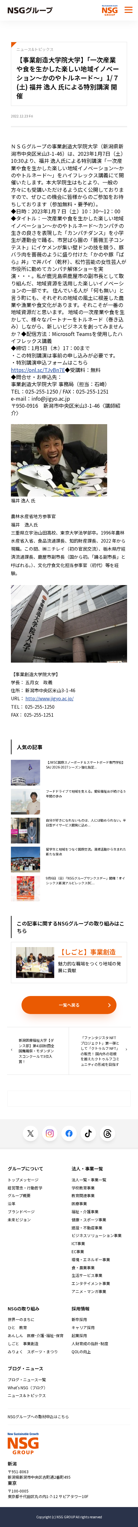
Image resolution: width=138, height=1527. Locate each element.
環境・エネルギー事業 (91, 1259)
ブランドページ (21, 1211)
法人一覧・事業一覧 (89, 1179)
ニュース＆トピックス (27, 1395)
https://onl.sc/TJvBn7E (38, 370)
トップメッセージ (23, 1179)
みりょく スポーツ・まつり (33, 1351)
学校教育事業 (83, 1187)
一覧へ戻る (69, 1005)
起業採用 (79, 1335)
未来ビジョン (19, 1219)
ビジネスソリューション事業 (97, 1235)
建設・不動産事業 (87, 1227)
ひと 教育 (17, 1327)
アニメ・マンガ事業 (89, 1291)
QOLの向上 (81, 1351)
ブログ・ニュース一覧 (27, 1379)
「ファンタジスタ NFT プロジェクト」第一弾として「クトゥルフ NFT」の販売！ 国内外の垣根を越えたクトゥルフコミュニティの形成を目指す (100, 1051)
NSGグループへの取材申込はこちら (38, 1416)
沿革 (11, 1203)
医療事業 (79, 1203)
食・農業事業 (83, 1267)
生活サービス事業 (87, 1275)
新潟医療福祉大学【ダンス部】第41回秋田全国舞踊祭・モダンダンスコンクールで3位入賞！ (36, 1051)
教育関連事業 (83, 1195)
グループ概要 (19, 1195)
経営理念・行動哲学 (25, 1187)
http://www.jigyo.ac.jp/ (49, 698)
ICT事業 (78, 1243)
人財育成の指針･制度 (90, 1343)
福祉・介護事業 (85, 1211)
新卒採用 (79, 1319)
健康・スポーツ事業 (89, 1219)
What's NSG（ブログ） (27, 1387)
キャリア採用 (83, 1327)
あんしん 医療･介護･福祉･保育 (36, 1335)
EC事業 (78, 1251)
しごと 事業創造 (23, 1343)
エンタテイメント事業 (91, 1283)
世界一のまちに (21, 1319)
